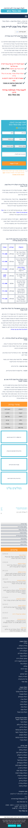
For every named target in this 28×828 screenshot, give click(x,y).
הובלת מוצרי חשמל (21, 719)
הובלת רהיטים (23, 689)
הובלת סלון (24, 707)
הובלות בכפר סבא (22, 770)
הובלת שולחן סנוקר (21, 691)
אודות (25, 643)
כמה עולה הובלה (22, 529)
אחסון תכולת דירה (22, 526)
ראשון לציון (7, 409)
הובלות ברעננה (22, 778)
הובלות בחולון (23, 750)
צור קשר (23, 628)
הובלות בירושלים (22, 755)
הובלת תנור (23, 722)
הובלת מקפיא (23, 735)
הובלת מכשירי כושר (21, 732)
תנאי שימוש (23, 674)
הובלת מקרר (23, 740)
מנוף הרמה (24, 669)
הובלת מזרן (24, 702)
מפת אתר (24, 682)
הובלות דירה (23, 541)
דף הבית (24, 21)
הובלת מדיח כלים (22, 724)
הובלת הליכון (23, 727)
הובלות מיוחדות (21, 580)
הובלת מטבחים (22, 697)
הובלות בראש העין (21, 752)
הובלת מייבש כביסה (21, 730)
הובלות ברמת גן (22, 768)
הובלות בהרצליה (22, 775)
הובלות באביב (23, 641)
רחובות (20, 416)
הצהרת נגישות (23, 676)
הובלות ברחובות (22, 747)
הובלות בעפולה (22, 757)
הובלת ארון (24, 699)
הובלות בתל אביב (21, 599)
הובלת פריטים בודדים (21, 535)
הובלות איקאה (22, 563)
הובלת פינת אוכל (22, 712)
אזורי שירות (23, 523)
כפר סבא (7, 416)
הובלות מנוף (23, 538)
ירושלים (21, 409)
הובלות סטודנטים (22, 648)
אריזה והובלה (23, 544)
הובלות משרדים (22, 653)
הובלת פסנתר (23, 694)
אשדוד (7, 424)
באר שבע (20, 427)
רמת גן (7, 413)
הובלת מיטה (23, 704)
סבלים (25, 666)
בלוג (26, 671)
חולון (20, 420)
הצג (17, 31)
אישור (19, 825)
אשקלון (20, 424)
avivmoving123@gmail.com (19, 798)
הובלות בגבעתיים (22, 763)
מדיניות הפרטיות (16, 174)
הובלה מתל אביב (16, 21)
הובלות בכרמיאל (22, 760)
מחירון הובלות (22, 572)
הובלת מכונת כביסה (21, 737)
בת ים (7, 420)
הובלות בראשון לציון (21, 765)
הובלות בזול (23, 664)
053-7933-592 (14, 11)
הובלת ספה (24, 709)
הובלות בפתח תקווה (21, 773)
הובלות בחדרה (23, 783)
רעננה (20, 413)
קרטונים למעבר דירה (21, 661)
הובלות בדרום (23, 781)
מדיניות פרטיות (21, 619)
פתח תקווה (7, 427)
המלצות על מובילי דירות (19, 614)
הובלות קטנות (23, 532)
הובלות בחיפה (23, 786)
